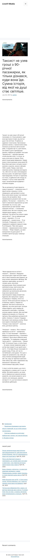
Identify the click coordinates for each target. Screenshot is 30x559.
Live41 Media (8, 4)
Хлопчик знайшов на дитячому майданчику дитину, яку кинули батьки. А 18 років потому (15, 435)
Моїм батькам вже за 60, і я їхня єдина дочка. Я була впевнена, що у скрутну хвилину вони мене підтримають (14, 481)
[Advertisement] (15, 23)
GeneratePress (15, 556)
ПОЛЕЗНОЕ (8, 424)
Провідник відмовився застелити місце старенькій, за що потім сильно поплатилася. (14, 429)
